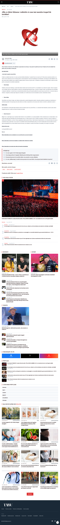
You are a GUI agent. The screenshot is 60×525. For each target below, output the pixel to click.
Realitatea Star (17, 515)
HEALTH (12, 6)
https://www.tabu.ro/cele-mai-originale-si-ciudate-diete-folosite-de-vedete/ (17, 140)
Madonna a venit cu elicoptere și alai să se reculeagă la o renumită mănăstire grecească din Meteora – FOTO (28, 232)
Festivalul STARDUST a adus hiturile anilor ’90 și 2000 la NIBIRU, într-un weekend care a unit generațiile (27, 218)
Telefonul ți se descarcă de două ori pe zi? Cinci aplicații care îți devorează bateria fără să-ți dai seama (27, 238)
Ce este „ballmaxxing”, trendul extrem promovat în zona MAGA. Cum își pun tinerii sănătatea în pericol (29, 159)
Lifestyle (6, 243)
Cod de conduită (26, 508)
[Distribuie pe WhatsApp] (54, 59)
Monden (3, 222)
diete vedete (9, 169)
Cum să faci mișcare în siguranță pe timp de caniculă (29, 487)
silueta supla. (4, 104)
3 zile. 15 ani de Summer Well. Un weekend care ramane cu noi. (18, 244)
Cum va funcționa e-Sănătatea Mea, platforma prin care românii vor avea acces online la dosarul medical (10, 489)
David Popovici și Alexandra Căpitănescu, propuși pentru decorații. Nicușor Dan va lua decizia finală (17, 300)
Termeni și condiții (8, 508)
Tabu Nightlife (35, 515)
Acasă (4, 6)
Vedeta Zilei (41, 515)
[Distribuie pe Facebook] (52, 59)
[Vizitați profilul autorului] (3, 59)
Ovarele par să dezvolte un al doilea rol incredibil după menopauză (49, 487)
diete (4, 169)
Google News (19, 173)
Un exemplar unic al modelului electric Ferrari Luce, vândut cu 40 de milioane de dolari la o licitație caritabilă (28, 226)
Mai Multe (30, 494)
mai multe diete (5, 71)
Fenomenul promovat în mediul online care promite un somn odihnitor (22, 157)
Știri (8, 6)
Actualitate (6, 237)
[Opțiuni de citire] (57, 522)
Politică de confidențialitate (17, 508)
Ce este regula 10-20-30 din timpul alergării (15, 153)
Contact (2, 508)
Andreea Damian (16, 420)
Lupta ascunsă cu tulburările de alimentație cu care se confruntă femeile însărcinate (48, 445)
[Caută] (58, 2)
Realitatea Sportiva (11, 515)
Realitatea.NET (3, 515)
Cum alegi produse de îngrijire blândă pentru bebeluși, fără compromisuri (22, 155)
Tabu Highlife (30, 515)
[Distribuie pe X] (57, 59)
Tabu (10, 58)
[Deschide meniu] (1, 2)
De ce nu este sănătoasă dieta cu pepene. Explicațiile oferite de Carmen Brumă (29, 445)
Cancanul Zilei (24, 515)
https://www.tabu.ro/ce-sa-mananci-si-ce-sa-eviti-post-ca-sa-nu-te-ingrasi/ (17, 134)
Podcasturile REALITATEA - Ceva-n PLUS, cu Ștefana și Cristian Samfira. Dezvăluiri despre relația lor (15, 275)
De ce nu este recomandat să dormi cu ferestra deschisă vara (30, 466)
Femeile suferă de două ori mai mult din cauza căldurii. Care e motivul (11, 466)
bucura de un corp (5, 126)
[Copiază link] (49, 59)
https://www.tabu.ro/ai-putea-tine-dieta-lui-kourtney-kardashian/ (15, 146)
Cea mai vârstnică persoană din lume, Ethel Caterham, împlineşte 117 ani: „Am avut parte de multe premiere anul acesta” (17, 294)
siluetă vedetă (17, 169)
